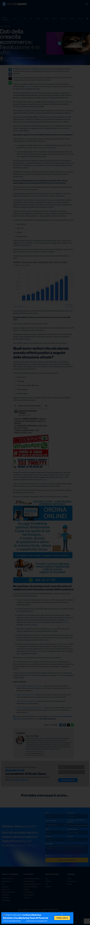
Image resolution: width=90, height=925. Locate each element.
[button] (62, 914)
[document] (45, 462)
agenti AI (23, 921)
